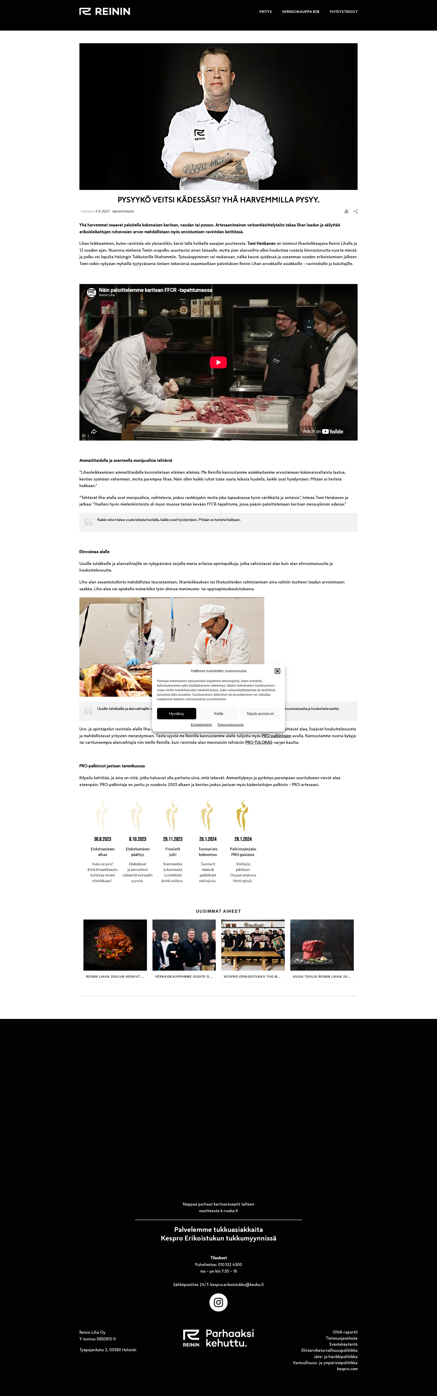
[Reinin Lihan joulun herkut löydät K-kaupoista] (115, 945)
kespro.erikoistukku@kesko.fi (237, 1284)
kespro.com (347, 1368)
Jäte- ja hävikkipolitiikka (336, 1356)
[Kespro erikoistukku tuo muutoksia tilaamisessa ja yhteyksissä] (253, 945)
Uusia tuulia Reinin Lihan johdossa (323, 976)
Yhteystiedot (344, 11)
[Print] (346, 211)
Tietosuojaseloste (342, 1338)
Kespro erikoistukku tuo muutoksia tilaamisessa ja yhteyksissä (254, 976)
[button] (277, 670)
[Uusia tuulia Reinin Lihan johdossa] (322, 945)
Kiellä (218, 713)
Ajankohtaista (123, 211)
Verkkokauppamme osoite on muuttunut (185, 976)
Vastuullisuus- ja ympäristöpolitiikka (325, 1362)
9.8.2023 (102, 211)
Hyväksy (176, 713)
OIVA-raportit (345, 1332)
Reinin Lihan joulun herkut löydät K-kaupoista (116, 976)
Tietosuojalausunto (230, 725)
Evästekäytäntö (201, 725)
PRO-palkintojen (276, 735)
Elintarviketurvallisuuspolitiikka (329, 1350)
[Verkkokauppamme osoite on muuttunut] (184, 945)
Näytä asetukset (260, 713)
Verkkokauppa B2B (300, 11)
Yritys (265, 11)
